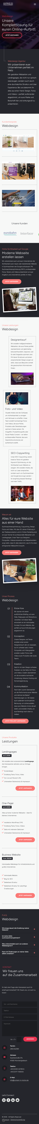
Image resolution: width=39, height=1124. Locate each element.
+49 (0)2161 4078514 (17, 1069)
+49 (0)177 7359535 (17, 1072)
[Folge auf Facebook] (8, 1100)
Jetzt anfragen (12, 35)
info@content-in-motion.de (19, 1080)
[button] (3, 1120)
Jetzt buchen (14, 1049)
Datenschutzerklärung (17, 1120)
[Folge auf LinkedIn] (13, 1100)
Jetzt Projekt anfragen (15, 721)
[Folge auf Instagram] (4, 1100)
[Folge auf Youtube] (17, 1100)
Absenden (30, 1039)
